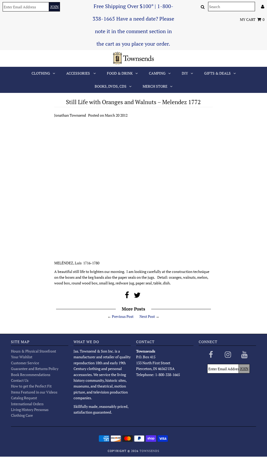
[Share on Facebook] (127, 296)
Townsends (149, 451)
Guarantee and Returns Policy (34, 368)
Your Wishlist (21, 356)
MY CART (252, 19)
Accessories (78, 73)
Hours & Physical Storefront (33, 351)
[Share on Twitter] (137, 296)
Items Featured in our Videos (34, 392)
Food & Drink (120, 73)
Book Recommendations (30, 374)
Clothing (41, 73)
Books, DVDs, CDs (110, 86)
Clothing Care (22, 415)
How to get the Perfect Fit (31, 386)
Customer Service (25, 362)
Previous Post (123, 316)
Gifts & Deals (217, 73)
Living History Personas (29, 409)
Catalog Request (24, 397)
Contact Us (19, 380)
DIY (185, 73)
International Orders (27, 403)
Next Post (147, 316)
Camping (157, 73)
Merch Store (155, 86)
